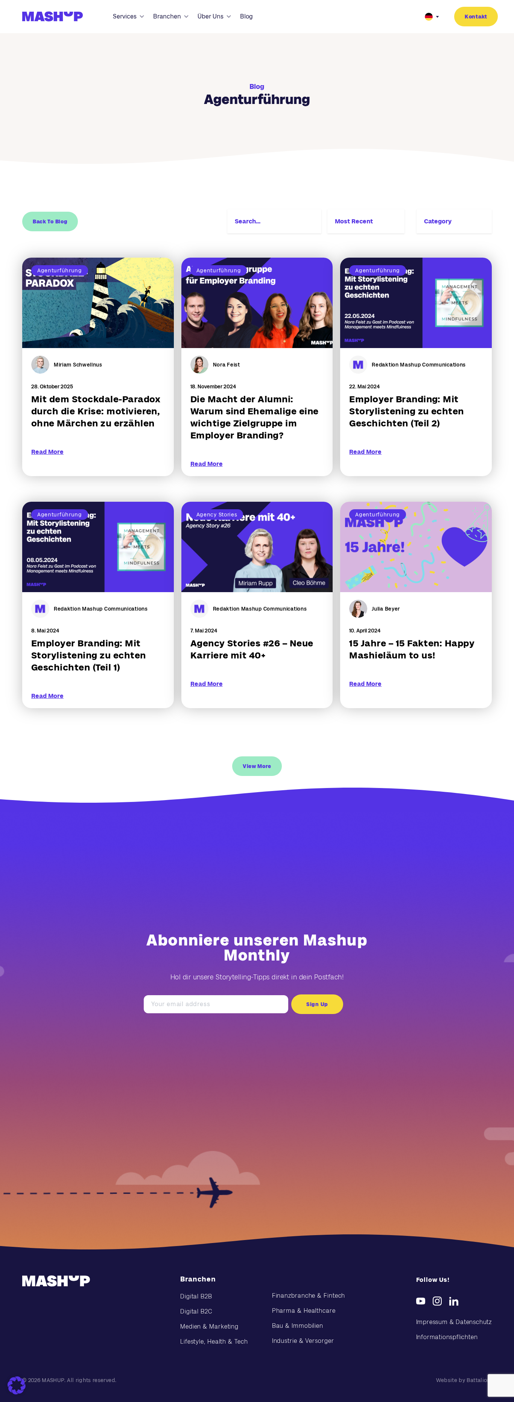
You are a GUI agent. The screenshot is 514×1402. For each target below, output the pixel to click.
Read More (47, 452)
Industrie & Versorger (303, 1341)
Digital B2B (196, 1296)
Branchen (167, 16)
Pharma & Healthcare (304, 1310)
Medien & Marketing (209, 1326)
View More (257, 766)
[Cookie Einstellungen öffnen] (17, 1385)
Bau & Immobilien (297, 1326)
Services (125, 16)
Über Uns (211, 16)
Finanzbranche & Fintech (308, 1295)
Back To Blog (50, 221)
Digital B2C (196, 1311)
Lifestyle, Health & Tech (214, 1341)
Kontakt (476, 17)
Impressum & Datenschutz (454, 1322)
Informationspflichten (447, 1337)
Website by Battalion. (464, 1380)
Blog (246, 16)
